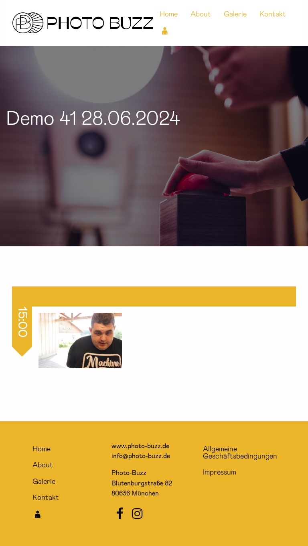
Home (169, 14)
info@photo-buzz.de (140, 456)
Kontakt (272, 14)
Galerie (235, 14)
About (200, 14)
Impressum (219, 472)
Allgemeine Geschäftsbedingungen (240, 453)
